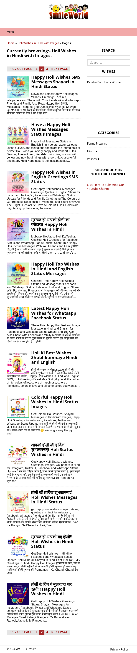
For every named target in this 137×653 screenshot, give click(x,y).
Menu (10, 31)
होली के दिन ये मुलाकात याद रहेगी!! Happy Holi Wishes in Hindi (51, 589)
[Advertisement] (108, 109)
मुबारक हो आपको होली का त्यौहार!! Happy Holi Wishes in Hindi (50, 224)
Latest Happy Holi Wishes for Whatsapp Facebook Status (53, 313)
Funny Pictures (97, 143)
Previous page (20, 68)
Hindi (90, 151)
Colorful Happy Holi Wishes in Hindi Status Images (54, 401)
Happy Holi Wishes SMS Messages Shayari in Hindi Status (55, 81)
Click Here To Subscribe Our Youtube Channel (105, 187)
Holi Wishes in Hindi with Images (38, 43)
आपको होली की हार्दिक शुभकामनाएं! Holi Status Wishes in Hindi (52, 449)
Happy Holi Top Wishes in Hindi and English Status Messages (55, 268)
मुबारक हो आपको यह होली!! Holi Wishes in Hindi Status (52, 541)
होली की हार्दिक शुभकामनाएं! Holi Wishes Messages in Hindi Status (54, 497)
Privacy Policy (119, 649)
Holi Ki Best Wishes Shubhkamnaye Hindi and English (54, 357)
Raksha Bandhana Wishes (104, 82)
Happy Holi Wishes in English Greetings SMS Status (54, 176)
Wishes (92, 159)
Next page (59, 68)
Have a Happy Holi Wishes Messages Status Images (50, 129)
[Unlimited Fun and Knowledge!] (68, 17)
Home (10, 43)
